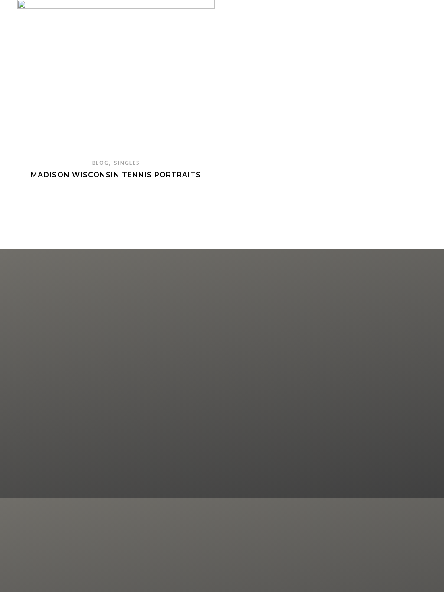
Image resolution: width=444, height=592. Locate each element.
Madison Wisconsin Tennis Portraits (116, 175)
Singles (127, 162)
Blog (100, 162)
